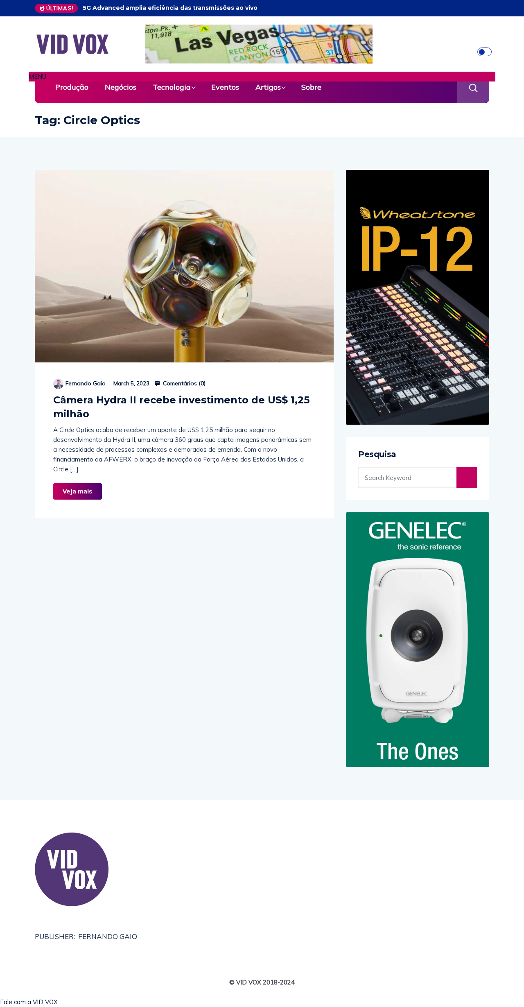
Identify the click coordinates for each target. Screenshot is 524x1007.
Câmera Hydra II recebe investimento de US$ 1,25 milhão (181, 407)
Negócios (120, 87)
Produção (71, 87)
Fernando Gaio (86, 383)
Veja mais (77, 491)
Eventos (225, 87)
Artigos (268, 87)
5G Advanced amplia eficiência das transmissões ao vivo (170, 7)
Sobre (311, 87)
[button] (262, 76)
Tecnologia (172, 87)
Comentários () (183, 383)
